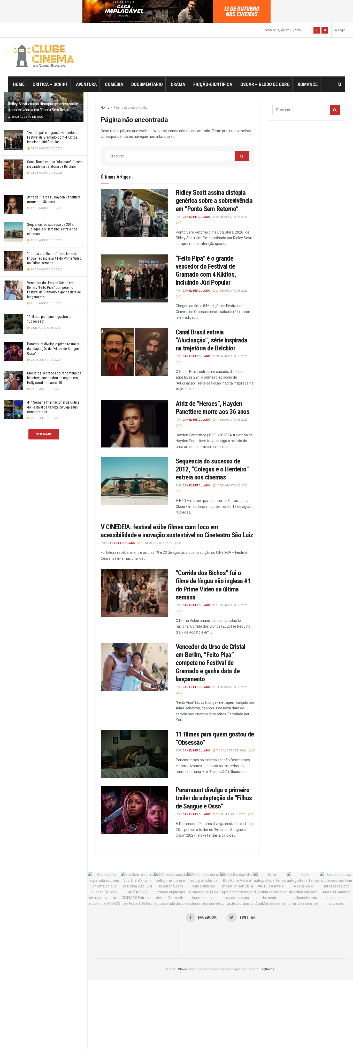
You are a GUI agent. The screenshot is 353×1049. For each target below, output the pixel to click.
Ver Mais (43, 434)
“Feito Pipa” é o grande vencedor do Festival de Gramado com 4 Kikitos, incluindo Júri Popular (53, 137)
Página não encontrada (130, 107)
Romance (308, 84)
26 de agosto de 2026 (231, 217)
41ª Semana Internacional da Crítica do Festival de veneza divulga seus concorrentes (53, 407)
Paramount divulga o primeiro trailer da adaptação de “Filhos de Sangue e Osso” (54, 348)
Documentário (147, 84)
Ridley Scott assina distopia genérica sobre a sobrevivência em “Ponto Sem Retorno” (214, 200)
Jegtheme (267, 969)
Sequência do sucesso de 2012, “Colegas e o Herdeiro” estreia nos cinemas (52, 229)
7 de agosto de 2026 (230, 750)
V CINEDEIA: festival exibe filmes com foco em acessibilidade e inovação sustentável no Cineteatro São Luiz (177, 531)
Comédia (114, 84)
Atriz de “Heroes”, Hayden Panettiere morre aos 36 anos (212, 407)
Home (19, 84)
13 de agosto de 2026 (231, 485)
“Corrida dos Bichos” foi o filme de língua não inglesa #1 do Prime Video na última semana (54, 258)
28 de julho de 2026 (230, 814)
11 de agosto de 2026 (231, 687)
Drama (178, 84)
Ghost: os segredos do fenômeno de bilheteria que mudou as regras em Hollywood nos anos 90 (54, 378)
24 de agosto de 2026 (231, 290)
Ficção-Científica (212, 84)
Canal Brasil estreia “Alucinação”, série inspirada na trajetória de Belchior (211, 340)
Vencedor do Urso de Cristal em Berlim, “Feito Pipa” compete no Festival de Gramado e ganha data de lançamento (210, 663)
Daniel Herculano (196, 217)
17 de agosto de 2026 (231, 419)
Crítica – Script (50, 84)
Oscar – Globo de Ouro (265, 84)
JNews (182, 969)
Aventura (86, 84)
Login (341, 30)
